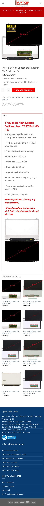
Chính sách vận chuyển (10, 466)
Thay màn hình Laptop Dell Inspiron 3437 (32, 332)
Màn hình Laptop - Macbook (30, 12)
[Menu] (3, 3)
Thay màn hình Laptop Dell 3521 (10, 392)
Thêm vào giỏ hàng (23, 90)
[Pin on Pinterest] (18, 104)
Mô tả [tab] (5, 116)
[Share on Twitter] (10, 104)
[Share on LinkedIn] (22, 104)
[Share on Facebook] (7, 104)
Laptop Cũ (6, 490)
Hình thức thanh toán (10, 450)
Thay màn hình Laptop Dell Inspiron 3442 (10, 302)
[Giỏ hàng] (40, 3)
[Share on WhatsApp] (3, 104)
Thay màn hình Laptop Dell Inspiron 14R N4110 (32, 362)
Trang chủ (7, 11)
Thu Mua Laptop (8, 486)
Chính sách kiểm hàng (10, 470)
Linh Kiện (19, 11)
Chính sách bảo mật (9, 462)
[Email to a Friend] (14, 104)
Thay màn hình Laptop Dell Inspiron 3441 (10, 362)
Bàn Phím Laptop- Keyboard (12, 494)
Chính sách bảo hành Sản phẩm (14, 454)
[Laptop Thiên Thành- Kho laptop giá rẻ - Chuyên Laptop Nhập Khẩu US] (22, 3)
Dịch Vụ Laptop (8, 482)
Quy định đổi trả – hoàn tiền (12, 458)
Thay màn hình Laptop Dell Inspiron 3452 (10, 332)
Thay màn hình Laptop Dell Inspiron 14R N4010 (32, 302)
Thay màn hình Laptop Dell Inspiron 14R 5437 (32, 392)
